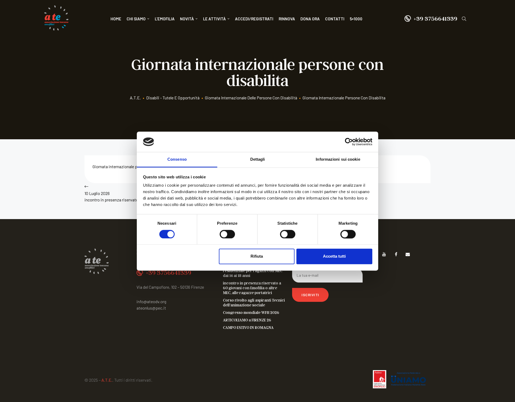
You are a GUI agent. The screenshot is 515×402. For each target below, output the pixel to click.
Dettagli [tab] (257, 159)
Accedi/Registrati (254, 18)
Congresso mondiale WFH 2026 (251, 312)
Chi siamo (136, 18)
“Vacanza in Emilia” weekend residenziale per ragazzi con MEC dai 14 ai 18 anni (252, 270)
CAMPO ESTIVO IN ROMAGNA (248, 327)
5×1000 (356, 18)
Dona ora (310, 18)
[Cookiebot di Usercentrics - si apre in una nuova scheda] (348, 142)
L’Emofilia (165, 18)
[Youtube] (384, 254)
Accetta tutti (334, 256)
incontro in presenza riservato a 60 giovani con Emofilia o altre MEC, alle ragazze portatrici (252, 287)
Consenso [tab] (177, 159)
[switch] (227, 234)
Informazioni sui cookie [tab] (338, 159)
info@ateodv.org (151, 301)
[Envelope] (407, 254)
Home (116, 18)
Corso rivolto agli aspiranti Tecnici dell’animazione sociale (254, 302)
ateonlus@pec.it (151, 307)
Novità (187, 18)
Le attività (214, 18)
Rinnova (287, 18)
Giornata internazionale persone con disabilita (133, 166)
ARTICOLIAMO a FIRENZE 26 (247, 319)
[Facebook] (396, 254)
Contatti (334, 18)
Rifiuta (257, 256)
